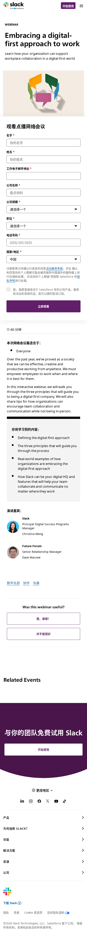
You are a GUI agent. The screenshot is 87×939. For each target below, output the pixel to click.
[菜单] (81, 5)
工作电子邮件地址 (18, 168)
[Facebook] (39, 801)
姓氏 (10, 152)
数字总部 (13, 582)
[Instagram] (31, 801)
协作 (26, 582)
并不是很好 (43, 634)
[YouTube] (56, 801)
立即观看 (43, 306)
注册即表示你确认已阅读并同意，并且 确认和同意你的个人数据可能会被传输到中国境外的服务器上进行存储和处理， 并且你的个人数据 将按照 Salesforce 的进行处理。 (43, 274)
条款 (16, 912)
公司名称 (13, 185)
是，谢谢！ (43, 619)
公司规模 (13, 202)
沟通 (36, 582)
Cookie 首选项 (33, 912)
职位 (10, 218)
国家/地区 (13, 252)
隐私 (6, 912)
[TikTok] (65, 801)
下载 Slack (10, 903)
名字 (10, 135)
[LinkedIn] (22, 801)
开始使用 (68, 6)
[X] (48, 801)
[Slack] (13, 6)
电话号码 (13, 235)
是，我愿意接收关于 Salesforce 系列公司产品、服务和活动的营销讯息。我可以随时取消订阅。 (46, 291)
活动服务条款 (54, 268)
